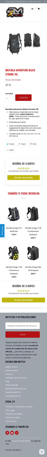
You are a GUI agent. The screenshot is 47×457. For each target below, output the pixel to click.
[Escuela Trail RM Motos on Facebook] (7, 433)
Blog (7, 381)
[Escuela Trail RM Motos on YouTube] (12, 433)
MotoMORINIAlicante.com (15, 388)
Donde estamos (11, 370)
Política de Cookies (12, 417)
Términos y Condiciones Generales (19, 406)
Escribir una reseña (23, 177)
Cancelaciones (11, 421)
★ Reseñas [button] (2, 230)
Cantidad (9, 93)
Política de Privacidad (13, 414)
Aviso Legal (9, 410)
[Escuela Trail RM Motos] (15, 13)
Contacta (9, 374)
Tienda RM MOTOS (13, 392)
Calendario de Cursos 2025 (15, 378)
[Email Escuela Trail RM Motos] (17, 433)
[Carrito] (39, 8)
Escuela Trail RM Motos (21, 441)
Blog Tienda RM (11, 385)
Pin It (34, 144)
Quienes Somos (11, 367)
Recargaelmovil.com (13, 396)
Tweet (12, 144)
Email (11, 150)
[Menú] (32, 8)
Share (23, 144)
